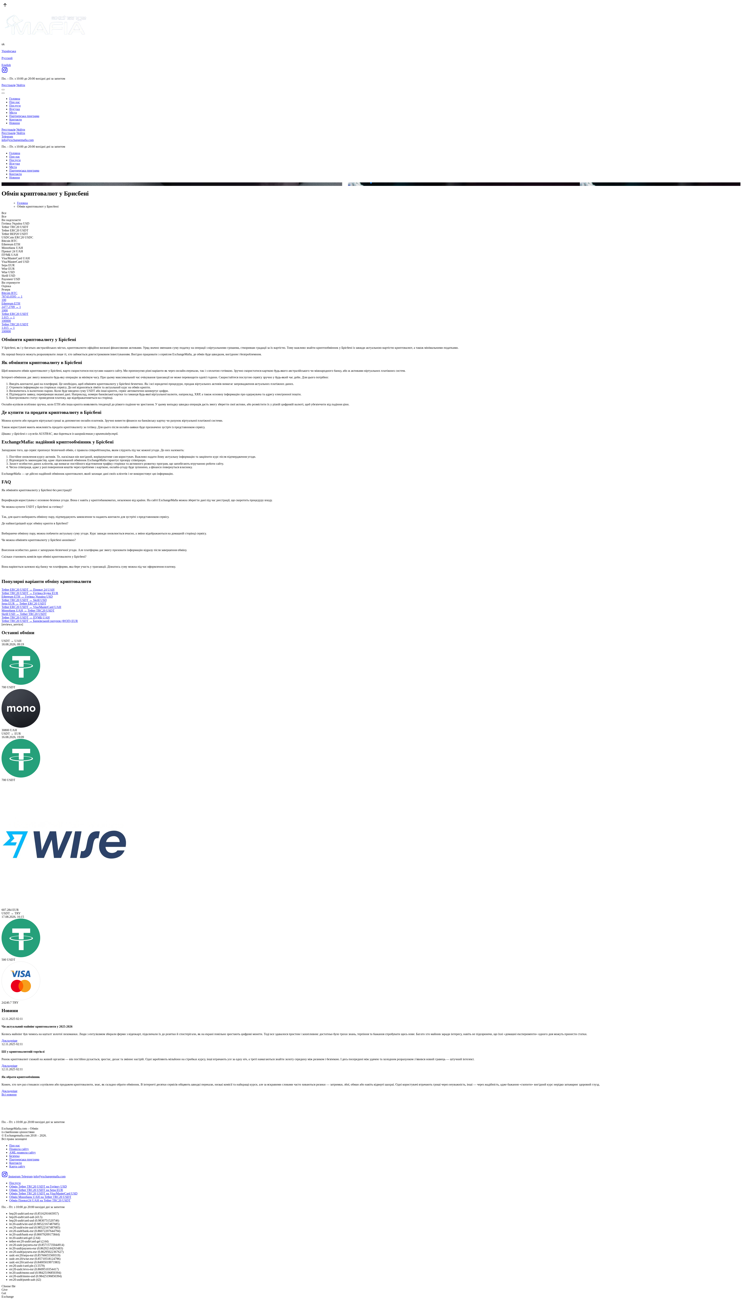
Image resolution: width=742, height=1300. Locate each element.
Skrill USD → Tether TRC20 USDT (24, 614)
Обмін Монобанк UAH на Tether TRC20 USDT (40, 1197)
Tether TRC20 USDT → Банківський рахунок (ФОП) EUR (40, 621)
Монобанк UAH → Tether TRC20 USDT (28, 610)
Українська (9, 51)
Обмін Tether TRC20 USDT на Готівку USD (38, 1186)
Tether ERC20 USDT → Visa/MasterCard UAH (31, 607)
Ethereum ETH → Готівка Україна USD (27, 596)
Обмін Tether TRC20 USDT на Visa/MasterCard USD (43, 1193)
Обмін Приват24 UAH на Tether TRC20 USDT (40, 1200)
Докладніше (9, 1040)
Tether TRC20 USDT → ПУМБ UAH (26, 617)
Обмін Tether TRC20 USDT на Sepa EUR (36, 1190)
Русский (7, 58)
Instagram (14, 1176)
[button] (368, 183)
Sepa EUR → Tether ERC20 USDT (24, 603)
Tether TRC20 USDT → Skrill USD (24, 600)
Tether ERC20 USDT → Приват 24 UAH (28, 589)
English (6, 65)
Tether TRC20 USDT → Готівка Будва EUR (30, 593)
